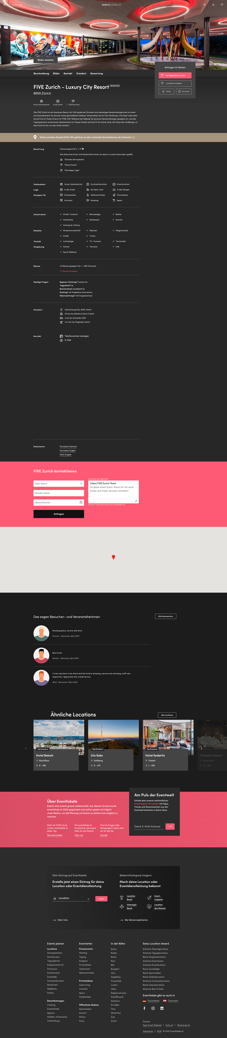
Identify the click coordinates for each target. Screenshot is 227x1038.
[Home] (111, 5)
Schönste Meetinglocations (155, 949)
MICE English (65, 454)
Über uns (79, 835)
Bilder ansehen (46, 59)
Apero (82, 992)
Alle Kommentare (165, 616)
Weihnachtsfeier (86, 972)
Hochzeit (83, 988)
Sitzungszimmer (54, 952)
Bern (113, 960)
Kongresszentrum (55, 964)
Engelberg (115, 976)
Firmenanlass (85, 964)
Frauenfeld (116, 980)
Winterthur (116, 1012)
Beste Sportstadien (152, 972)
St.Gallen (115, 1004)
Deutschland (153, 1000)
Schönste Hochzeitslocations (156, 980)
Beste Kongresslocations (154, 956)
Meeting (83, 952)
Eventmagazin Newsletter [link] (146, 803)
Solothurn (115, 1000)
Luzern (114, 984)
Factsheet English (68, 450)
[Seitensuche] (204, 5)
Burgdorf (115, 969)
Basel (113, 956)
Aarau (114, 949)
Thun (113, 1008)
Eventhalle (52, 976)
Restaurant (52, 984)
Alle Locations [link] (167, 715)
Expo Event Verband (152, 1025)
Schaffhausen (117, 996)
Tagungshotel (53, 960)
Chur (113, 972)
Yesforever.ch (183, 1025)
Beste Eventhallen (151, 969)
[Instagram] (153, 1008)
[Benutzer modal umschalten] (213, 5)
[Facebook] (144, 1008)
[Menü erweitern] (4, 4)
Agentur (51, 1012)
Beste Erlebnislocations (153, 976)
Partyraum (52, 968)
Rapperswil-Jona (118, 992)
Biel (112, 964)
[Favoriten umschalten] (222, 5)
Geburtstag (84, 984)
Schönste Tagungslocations (155, 952)
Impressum (148, 1031)
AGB (159, 1031)
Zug (113, 1016)
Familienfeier (85, 996)
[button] (113, 557)
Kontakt (103, 835)
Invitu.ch (169, 1025)
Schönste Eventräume (153, 960)
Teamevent (84, 968)
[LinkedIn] (161, 1008)
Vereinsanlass (85, 1008)
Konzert (83, 1012)
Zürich (114, 1020)
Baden (114, 952)
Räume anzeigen (70, 271)
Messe (82, 1016)
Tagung (82, 956)
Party (81, 1020)
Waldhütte (52, 988)
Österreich (173, 1000)
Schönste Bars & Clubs (153, 989)
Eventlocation (53, 972)
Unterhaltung (53, 1020)
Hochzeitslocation (55, 980)
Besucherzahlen (54, 835)
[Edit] (136, 501)
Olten (113, 989)
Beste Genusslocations (153, 984)
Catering (51, 1004)
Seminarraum (53, 956)
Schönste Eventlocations (154, 964)
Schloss (50, 992)
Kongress (83, 960)
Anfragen (59, 513)
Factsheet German (68, 446)
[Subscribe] (170, 826)
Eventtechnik (53, 1008)
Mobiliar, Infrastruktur (57, 1016)
